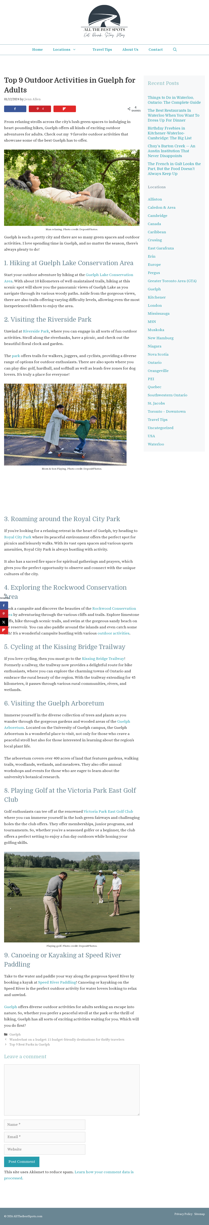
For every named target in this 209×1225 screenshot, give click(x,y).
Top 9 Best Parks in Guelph (29, 1044)
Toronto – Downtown (167, 411)
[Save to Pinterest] (4, 614)
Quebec (154, 387)
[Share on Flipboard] (64, 109)
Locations (61, 49)
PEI (151, 379)
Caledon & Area (162, 207)
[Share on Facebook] (15, 109)
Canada (154, 224)
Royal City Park (17, 537)
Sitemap (199, 1214)
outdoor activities (113, 633)
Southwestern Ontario (167, 395)
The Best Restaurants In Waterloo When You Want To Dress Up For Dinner (173, 115)
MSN (152, 321)
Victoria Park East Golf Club (108, 811)
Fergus (154, 272)
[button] (175, 50)
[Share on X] (4, 622)
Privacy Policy (183, 1214)
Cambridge (157, 215)
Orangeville (158, 371)
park (15, 356)
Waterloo (156, 444)
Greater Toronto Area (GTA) (172, 281)
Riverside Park (36, 331)
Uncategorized (160, 428)
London (155, 305)
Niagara (154, 346)
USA (151, 436)
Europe (154, 264)
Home (37, 49)
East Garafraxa (161, 248)
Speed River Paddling (57, 982)
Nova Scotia (158, 354)
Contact (156, 49)
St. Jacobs (156, 403)
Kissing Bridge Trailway (103, 658)
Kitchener (157, 297)
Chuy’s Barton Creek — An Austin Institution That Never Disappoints (171, 151)
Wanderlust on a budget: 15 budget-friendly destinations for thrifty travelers (66, 1040)
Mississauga (159, 313)
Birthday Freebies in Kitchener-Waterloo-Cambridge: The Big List (169, 133)
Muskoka (156, 330)
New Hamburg (160, 338)
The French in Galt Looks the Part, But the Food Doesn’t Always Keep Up (174, 169)
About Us (130, 49)
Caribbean (157, 232)
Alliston (155, 199)
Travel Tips (102, 49)
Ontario (155, 362)
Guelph (11, 1007)
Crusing (155, 240)
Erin (152, 256)
